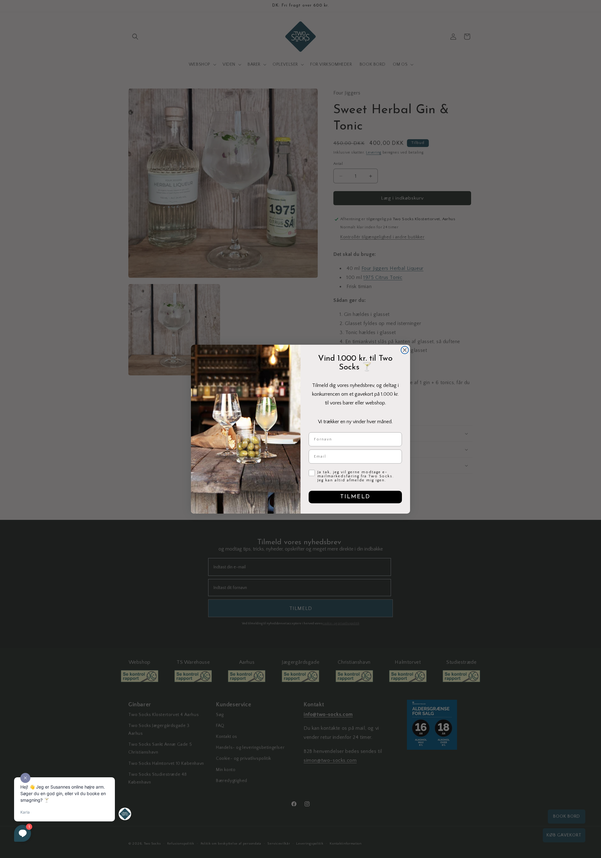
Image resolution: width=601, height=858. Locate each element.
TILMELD (355, 497)
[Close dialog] (404, 350)
